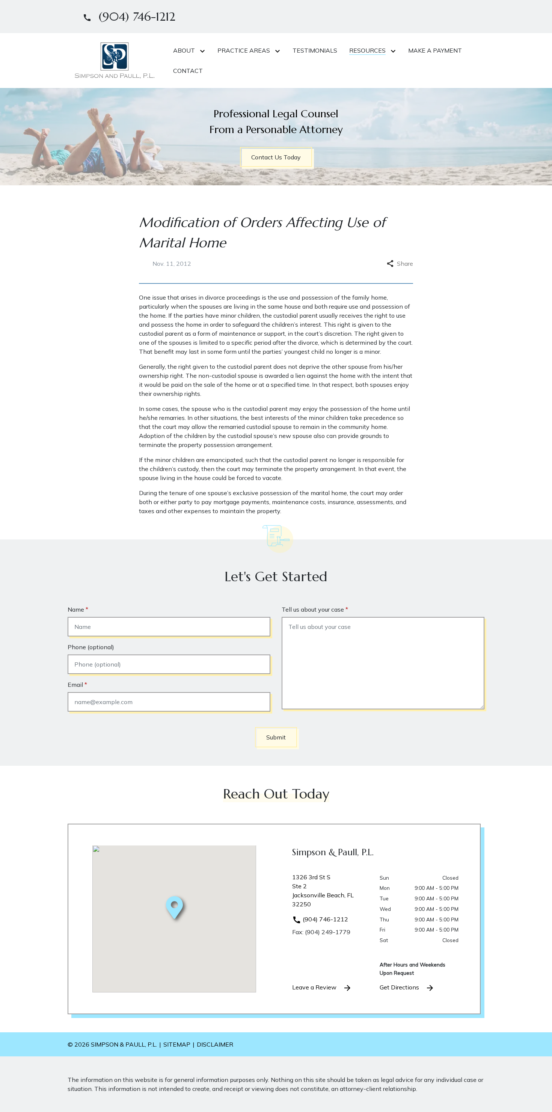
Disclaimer (215, 1044)
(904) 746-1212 (324, 919)
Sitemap (176, 1044)
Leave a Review (315, 987)
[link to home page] (114, 60)
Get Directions (400, 987)
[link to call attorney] (126, 17)
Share (405, 263)
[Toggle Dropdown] (203, 51)
